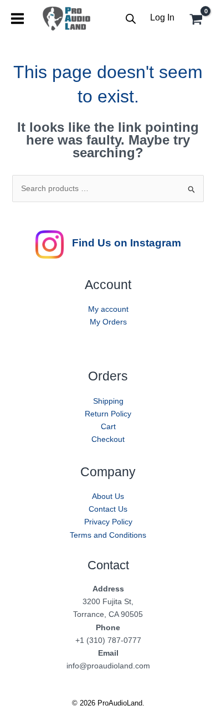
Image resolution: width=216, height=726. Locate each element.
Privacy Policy (108, 521)
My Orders (108, 321)
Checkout (108, 439)
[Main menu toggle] (17, 19)
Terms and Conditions (108, 535)
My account (108, 309)
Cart (108, 426)
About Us (108, 496)
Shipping (108, 401)
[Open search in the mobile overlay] (130, 18)
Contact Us (108, 508)
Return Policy (108, 413)
